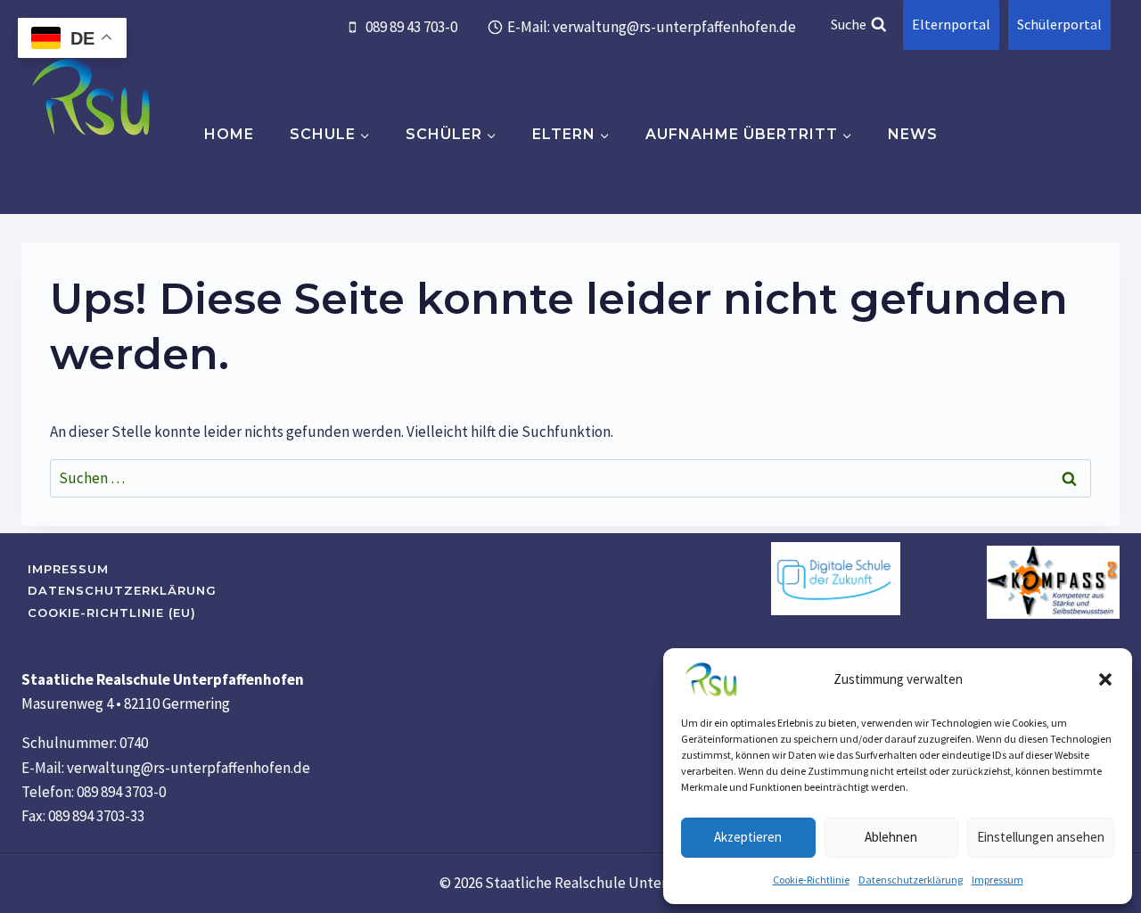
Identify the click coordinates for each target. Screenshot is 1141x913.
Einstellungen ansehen (1040, 836)
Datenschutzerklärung (910, 879)
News (913, 134)
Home (229, 134)
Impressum (997, 879)
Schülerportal (1059, 24)
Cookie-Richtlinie (811, 879)
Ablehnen (891, 836)
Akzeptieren (748, 836)
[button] (1105, 679)
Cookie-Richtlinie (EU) (112, 612)
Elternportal (951, 24)
